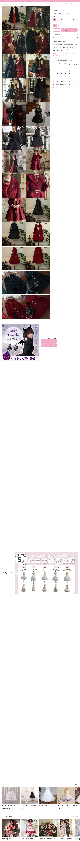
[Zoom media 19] (14, 234)
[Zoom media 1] (14, 18)
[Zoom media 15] (14, 186)
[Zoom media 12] (38, 138)
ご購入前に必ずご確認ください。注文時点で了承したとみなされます (65, 38)
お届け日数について (58, 34)
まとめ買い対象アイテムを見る (48, 341)
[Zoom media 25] (14, 307)
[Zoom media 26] (38, 307)
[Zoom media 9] (14, 114)
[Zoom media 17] (14, 210)
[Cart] (77, 4)
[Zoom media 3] (14, 42)
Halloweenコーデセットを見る (48, 345)
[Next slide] (76, 798)
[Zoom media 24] (38, 282)
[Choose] (18, 803)
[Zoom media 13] (14, 162)
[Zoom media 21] (14, 258)
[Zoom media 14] (38, 162)
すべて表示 (75, 784)
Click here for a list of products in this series (63, 54)
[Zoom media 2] (38, 18)
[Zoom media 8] (38, 90)
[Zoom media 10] (38, 114)
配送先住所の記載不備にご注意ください (61, 13)
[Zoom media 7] (14, 90)
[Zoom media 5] (14, 66)
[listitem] (69, 4)
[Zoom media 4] (38, 42)
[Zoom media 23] (14, 282)
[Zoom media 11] (14, 138)
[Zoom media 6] (38, 66)
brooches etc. (65, 58)
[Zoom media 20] (38, 234)
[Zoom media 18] (38, 210)
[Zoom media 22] (38, 258)
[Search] (72, 4)
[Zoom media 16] (38, 186)
